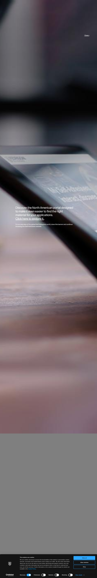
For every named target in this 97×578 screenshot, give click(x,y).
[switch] (43, 575)
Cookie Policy (32, 568)
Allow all (84, 558)
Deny (84, 566)
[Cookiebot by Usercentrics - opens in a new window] (9, 575)
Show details (78, 575)
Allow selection (84, 562)
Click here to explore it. (30, 219)
